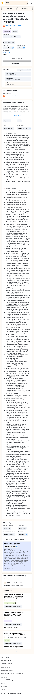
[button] (12, 36)
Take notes (16, 59)
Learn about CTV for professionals (12, 673)
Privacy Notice (5, 686)
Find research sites (7, 670)
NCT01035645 (7, 52)
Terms (3, 689)
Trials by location (6, 663)
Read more (17, 115)
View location (16, 63)
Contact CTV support (8, 680)
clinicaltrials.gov (14, 651)
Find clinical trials (6, 660)
